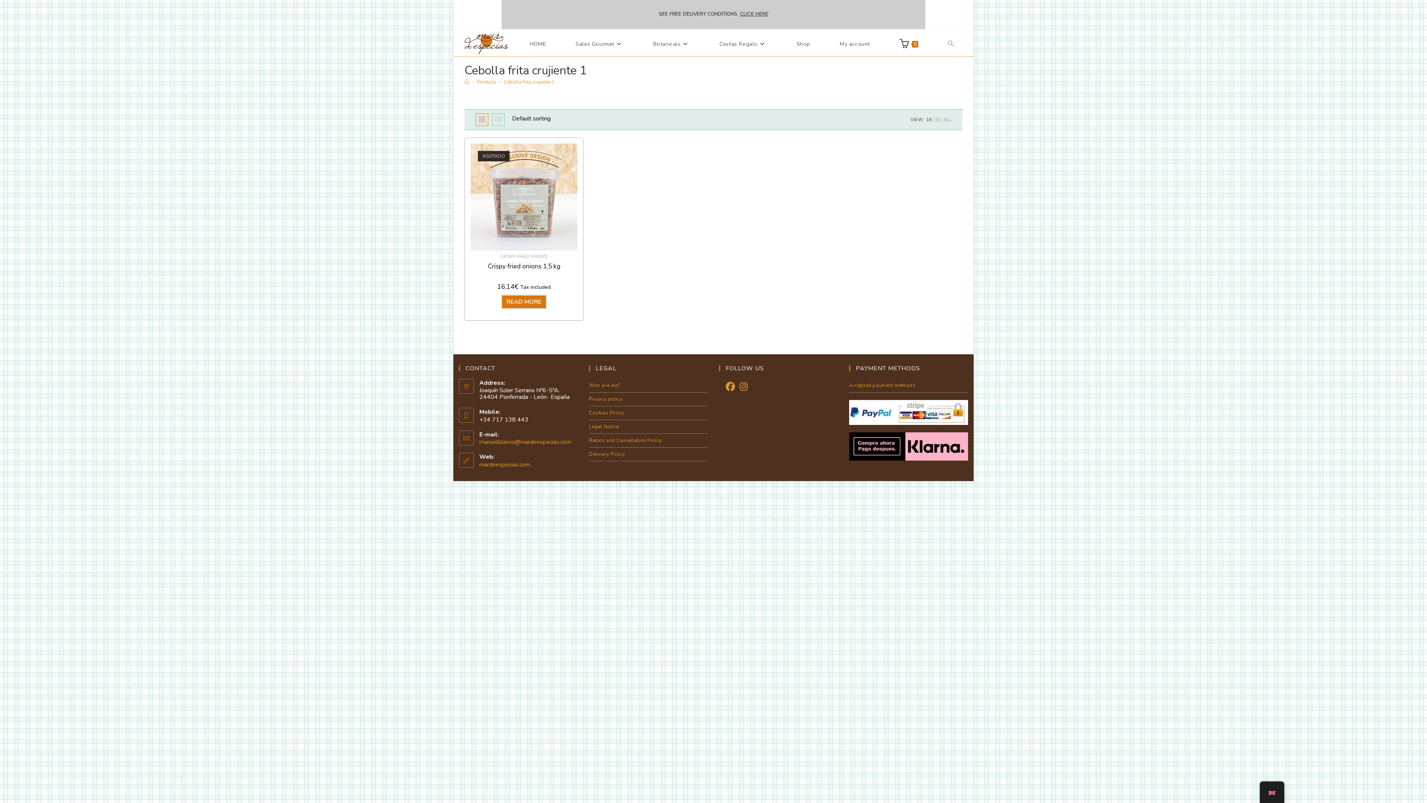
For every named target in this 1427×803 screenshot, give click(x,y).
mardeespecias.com (504, 465)
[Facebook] (730, 387)
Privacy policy (605, 399)
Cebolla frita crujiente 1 (529, 82)
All (947, 120)
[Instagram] (744, 387)
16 (929, 120)
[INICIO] (467, 82)
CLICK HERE (754, 14)
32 (937, 120)
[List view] (498, 119)
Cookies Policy (606, 413)
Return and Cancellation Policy (625, 440)
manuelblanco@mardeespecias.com (525, 442)
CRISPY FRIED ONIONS (524, 256)
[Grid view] (482, 119)
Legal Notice (604, 426)
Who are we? (604, 385)
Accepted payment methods (882, 385)
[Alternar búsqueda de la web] (950, 44)
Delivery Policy (607, 454)
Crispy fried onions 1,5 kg (524, 266)
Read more (524, 302)
